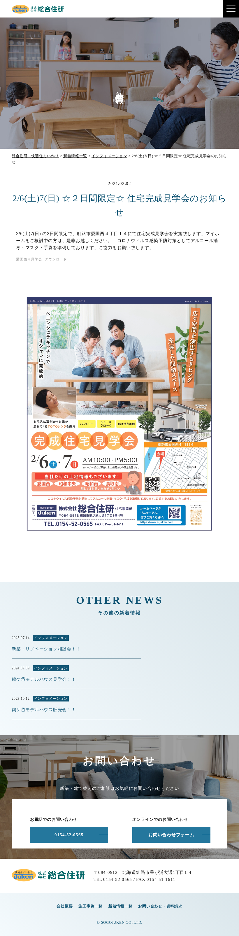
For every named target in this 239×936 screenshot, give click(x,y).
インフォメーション (51, 638)
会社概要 (65, 906)
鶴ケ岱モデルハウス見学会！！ (44, 679)
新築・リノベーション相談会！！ (46, 649)
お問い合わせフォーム (171, 834)
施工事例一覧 (90, 906)
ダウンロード (56, 259)
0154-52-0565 (69, 834)
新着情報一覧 (120, 906)
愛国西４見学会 (29, 259)
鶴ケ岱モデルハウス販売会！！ (44, 709)
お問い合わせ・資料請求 (160, 906)
